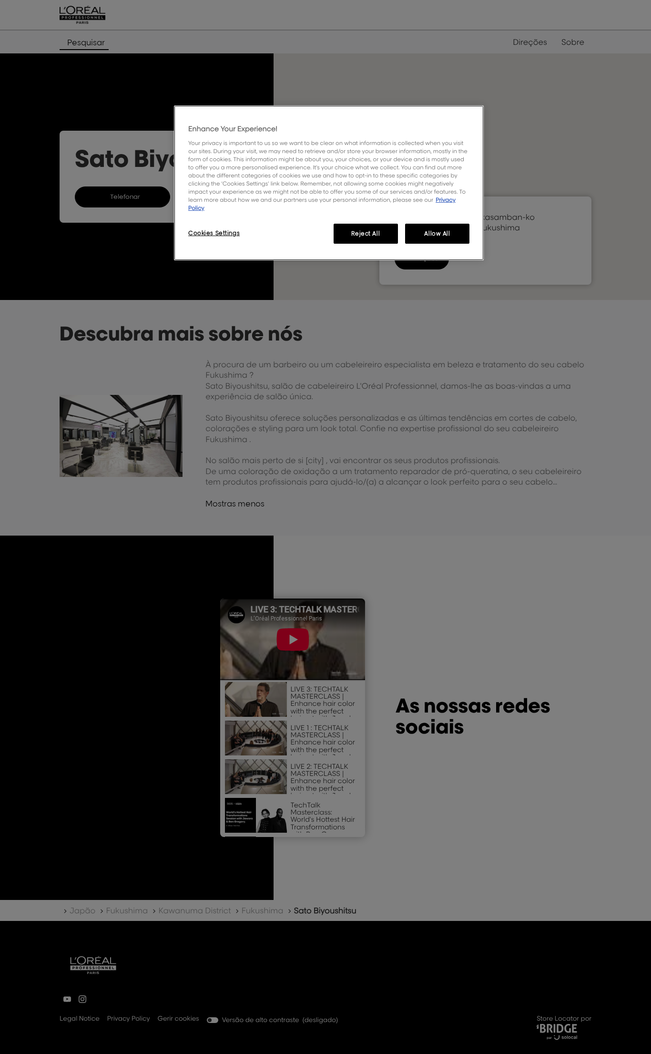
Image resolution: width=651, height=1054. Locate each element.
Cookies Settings (214, 233)
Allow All (437, 233)
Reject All (365, 233)
